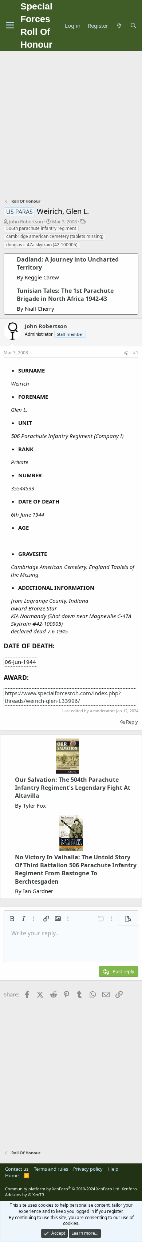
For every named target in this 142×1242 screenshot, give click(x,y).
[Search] (133, 25)
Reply (132, 721)
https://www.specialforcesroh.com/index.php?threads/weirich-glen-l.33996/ (63, 696)
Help (113, 1169)
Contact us (16, 1169)
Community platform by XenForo (63, 1188)
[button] (12, 918)
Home (12, 1175)
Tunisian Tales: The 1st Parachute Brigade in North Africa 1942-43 (65, 295)
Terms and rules (51, 1169)
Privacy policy (88, 1169)
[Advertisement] (71, 125)
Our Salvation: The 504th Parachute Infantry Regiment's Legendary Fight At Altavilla (72, 788)
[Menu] (10, 25)
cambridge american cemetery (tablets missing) (54, 236)
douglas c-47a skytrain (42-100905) (42, 245)
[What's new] (119, 25)
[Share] (125, 353)
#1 (135, 353)
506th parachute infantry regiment (41, 228)
